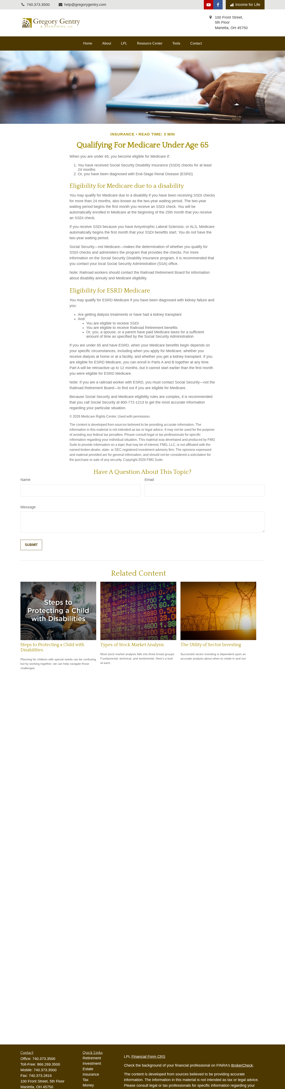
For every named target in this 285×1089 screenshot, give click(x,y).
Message (28, 507)
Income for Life (247, 5)
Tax (85, 1080)
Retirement (92, 1058)
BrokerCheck (242, 1065)
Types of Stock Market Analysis (132, 644)
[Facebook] (218, 4)
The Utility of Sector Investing (210, 644)
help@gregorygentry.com (85, 5)
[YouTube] (208, 4)
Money (88, 1085)
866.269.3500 (48, 1064)
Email (149, 480)
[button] (87, 43)
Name (25, 480)
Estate (88, 1069)
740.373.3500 (43, 1059)
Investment (92, 1063)
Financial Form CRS (148, 1056)
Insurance (91, 1074)
